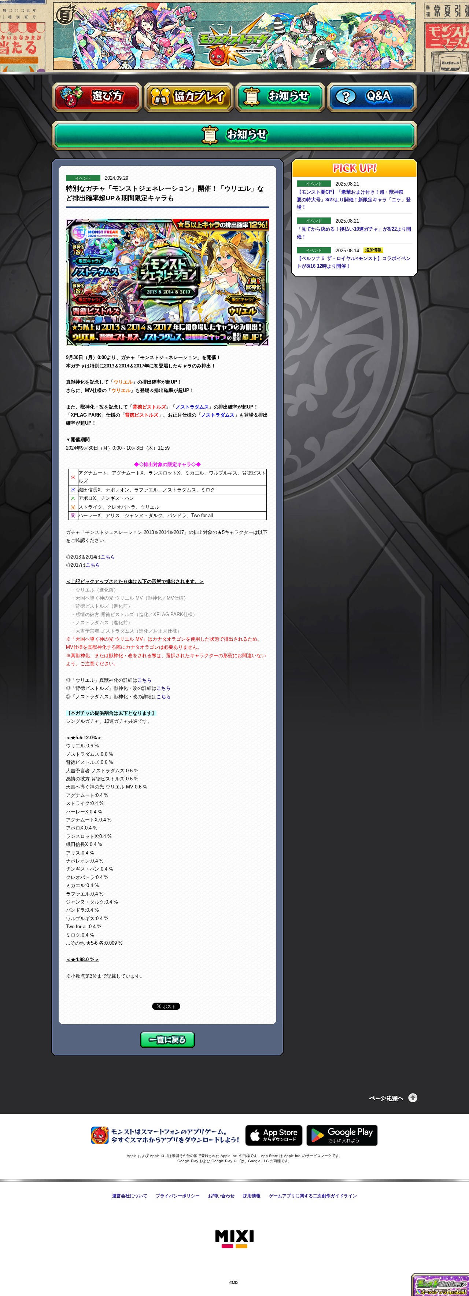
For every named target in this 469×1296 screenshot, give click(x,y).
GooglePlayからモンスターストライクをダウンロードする (342, 1135)
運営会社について (129, 1195)
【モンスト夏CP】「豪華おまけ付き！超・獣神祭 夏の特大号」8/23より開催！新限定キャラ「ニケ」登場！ (354, 199)
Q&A (372, 97)
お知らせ (280, 97)
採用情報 (252, 1195)
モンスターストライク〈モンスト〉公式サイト (234, 39)
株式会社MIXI (234, 1240)
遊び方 (97, 97)
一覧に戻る (167, 1040)
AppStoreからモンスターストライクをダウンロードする (274, 1135)
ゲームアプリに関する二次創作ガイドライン (313, 1195)
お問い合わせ (221, 1195)
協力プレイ (188, 97)
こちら (108, 557)
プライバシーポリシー (178, 1195)
